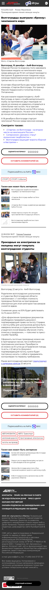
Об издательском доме (14, 498)
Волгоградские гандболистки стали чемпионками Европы (25, 221)
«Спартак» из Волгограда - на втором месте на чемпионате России (23, 131)
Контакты (7, 495)
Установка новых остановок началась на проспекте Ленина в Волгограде (23, 382)
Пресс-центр (34, 498)
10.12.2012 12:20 (7, 10)
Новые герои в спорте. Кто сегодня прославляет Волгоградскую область (25, 214)
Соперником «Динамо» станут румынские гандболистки (20, 136)
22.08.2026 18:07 (8, 234)
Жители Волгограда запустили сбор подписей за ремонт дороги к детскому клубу (28, 469)
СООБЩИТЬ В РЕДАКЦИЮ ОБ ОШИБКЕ (19, 509)
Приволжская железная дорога (15, 285)
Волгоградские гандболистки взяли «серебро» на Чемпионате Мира (25, 191)
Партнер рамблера (22, 578)
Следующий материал (23, 583)
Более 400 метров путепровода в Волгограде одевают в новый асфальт (28, 454)
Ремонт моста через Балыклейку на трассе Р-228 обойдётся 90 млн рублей (27, 461)
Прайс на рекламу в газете (27, 495)
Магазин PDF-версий (12, 502)
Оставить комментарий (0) (24, 161)
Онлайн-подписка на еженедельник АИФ (23, 505)
